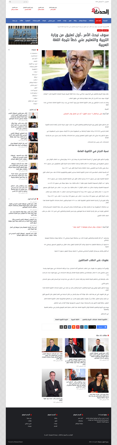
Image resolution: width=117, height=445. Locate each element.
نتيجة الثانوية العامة (61, 319)
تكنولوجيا (27, 20)
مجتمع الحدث (33, 93)
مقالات (21, 20)
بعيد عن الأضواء (33, 64)
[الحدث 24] (100, 11)
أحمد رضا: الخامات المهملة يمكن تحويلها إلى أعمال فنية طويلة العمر (18, 144)
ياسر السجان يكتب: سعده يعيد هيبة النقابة (53, 399)
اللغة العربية (75, 319)
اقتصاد (59, 20)
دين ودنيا (15, 20)
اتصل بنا (46, 435)
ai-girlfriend (34, 56)
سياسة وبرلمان (83, 20)
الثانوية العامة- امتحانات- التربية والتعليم (94, 319)
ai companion (33, 53)
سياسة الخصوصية (53, 435)
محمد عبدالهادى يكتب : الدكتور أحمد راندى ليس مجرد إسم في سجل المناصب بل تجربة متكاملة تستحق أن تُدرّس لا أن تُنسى (75, 384)
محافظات (91, 20)
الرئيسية (105, 20)
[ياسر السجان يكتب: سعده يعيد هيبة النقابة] (52, 383)
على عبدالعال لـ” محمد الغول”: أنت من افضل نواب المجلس (82, 113)
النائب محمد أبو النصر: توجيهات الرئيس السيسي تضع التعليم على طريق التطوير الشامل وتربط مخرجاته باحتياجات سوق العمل (52, 356)
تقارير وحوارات (36, 20)
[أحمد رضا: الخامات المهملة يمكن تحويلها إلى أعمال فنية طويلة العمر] (33, 148)
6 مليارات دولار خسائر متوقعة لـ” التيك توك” (87, 227)
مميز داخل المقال (32, 101)
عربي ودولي (51, 20)
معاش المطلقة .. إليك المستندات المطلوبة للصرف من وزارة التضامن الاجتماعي (25, 40)
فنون (70, 20)
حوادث (64, 20)
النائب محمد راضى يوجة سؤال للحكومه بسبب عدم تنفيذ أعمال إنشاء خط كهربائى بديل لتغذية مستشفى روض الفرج (19, 126)
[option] (23, 35)
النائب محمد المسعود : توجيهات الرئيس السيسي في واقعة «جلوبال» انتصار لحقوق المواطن (19, 157)
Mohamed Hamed (18, 442)
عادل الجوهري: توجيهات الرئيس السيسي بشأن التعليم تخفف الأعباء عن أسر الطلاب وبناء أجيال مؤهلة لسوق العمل (75, 361)
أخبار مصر (98, 20)
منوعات (44, 20)
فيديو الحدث (34, 90)
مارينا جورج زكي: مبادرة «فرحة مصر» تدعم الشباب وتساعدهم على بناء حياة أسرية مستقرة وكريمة (99, 396)
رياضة (75, 20)
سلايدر (99, 30)
